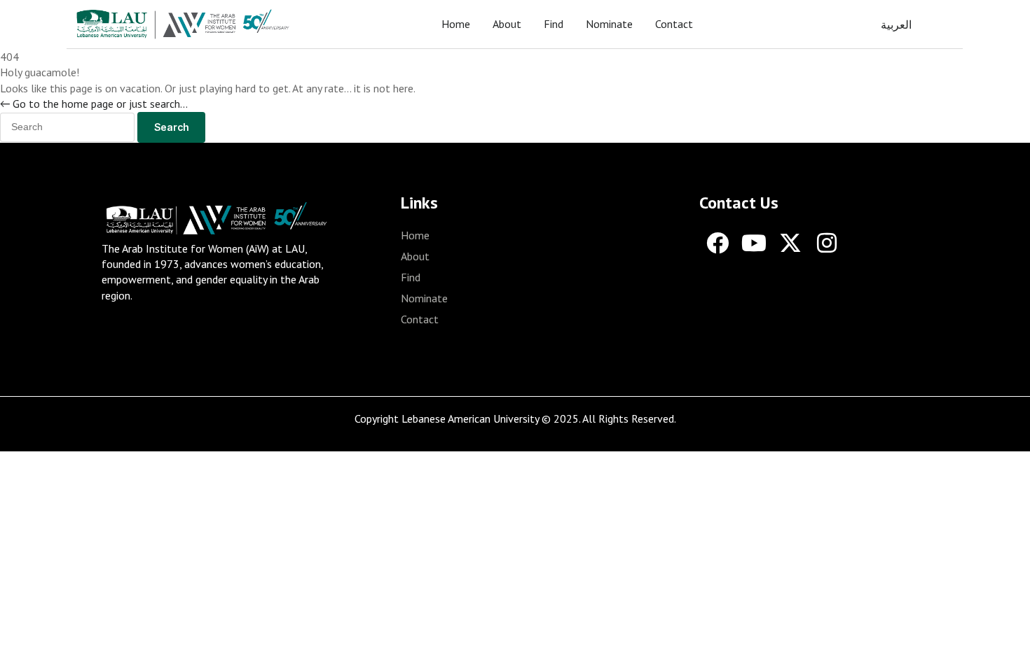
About (507, 24)
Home (455, 24)
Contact (674, 24)
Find (553, 24)
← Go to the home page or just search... (94, 104)
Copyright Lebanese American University (447, 418)
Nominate (609, 24)
